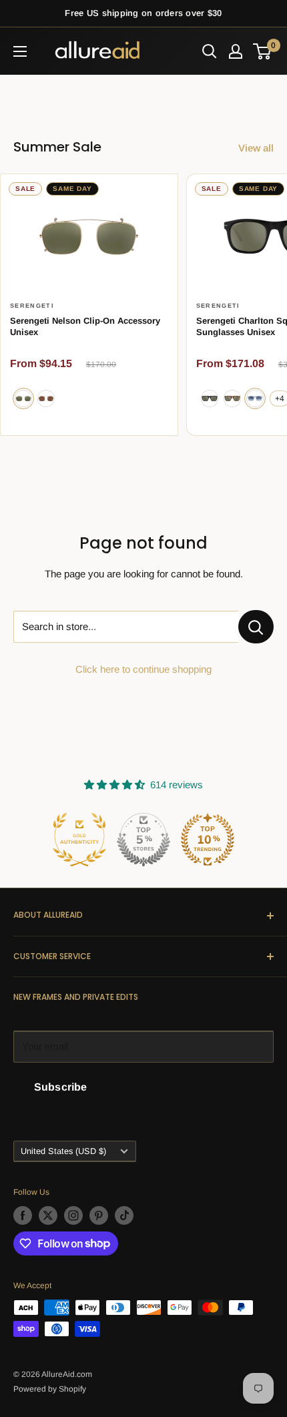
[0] (262, 51)
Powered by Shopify (49, 1389)
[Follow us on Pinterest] (98, 1215)
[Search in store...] (256, 626)
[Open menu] (20, 51)
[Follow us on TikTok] (124, 1215)
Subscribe (60, 1087)
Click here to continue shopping (143, 669)
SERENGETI (32, 305)
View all (256, 148)
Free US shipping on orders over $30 (143, 13)
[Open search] (209, 51)
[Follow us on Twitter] (48, 1215)
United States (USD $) (63, 1151)
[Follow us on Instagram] (73, 1215)
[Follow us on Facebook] (22, 1215)
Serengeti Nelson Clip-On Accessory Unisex (85, 327)
